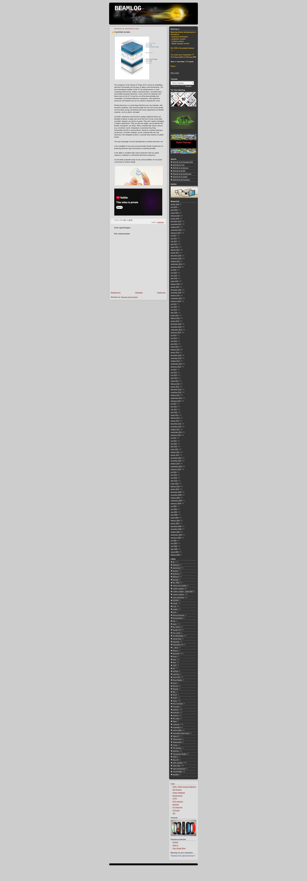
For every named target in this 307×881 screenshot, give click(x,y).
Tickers (175, 745)
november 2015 (176, 292)
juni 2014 (174, 338)
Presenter (176, 707)
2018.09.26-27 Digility (180, 177)
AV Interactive (177, 807)
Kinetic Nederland (179, 793)
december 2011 (176, 424)
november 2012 (176, 392)
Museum (176, 686)
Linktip (176, 73)
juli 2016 (173, 270)
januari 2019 (175, 204)
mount (175, 683)
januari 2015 (175, 321)
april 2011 (174, 446)
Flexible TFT (177, 630)
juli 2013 (173, 369)
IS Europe (176, 810)
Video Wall (176, 766)
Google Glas (177, 639)
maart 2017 (174, 247)
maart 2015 (174, 315)
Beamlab (176, 804)
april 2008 (174, 549)
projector (176, 715)
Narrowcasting (177, 796)
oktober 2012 (175, 395)
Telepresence (177, 739)
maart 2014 (174, 347)
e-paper (175, 609)
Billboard (176, 577)
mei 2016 (174, 275)
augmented (176, 568)
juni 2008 (174, 543)
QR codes (176, 718)
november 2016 (176, 258)
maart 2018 (174, 213)
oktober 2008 (175, 532)
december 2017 (176, 221)
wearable (176, 774)
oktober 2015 (175, 295)
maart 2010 (174, 483)
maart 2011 (174, 449)
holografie (176, 642)
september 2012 (176, 398)
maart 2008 (174, 552)
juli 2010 (173, 472)
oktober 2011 (175, 429)
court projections (178, 597)
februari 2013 (175, 384)
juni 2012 (174, 406)
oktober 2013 (175, 361)
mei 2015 (174, 310)
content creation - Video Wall (183, 591)
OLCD (175, 695)
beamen (175, 571)
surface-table (177, 730)
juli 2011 (173, 438)
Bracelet (175, 580)
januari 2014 (175, 352)
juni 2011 (174, 441)
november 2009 (176, 495)
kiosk (174, 659)
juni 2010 (174, 475)
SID (174, 813)
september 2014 (176, 330)
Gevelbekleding (178, 636)
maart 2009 (174, 518)
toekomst (176, 751)
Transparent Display (179, 754)
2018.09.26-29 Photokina (181, 180)
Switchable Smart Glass (181, 733)
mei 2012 (174, 409)
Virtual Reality (177, 771)
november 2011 (176, 426)
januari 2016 (175, 287)
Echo (174, 612)
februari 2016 (175, 284)
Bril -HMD (176, 582)
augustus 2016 (176, 267)
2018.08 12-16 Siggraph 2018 (183, 162)
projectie (175, 709)
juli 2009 (173, 506)
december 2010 (176, 458)
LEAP (175, 665)
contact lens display (179, 585)
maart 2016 (174, 281)
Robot (175, 721)
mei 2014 (174, 341)
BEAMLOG (128, 8)
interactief (176, 653)
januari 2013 (175, 387)
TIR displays (177, 748)
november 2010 (176, 461)
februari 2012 (175, 418)
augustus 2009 (176, 503)
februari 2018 (175, 216)
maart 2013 (174, 381)
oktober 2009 (175, 498)
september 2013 (176, 364)
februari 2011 (175, 452)
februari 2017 (175, 250)
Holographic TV (178, 644)
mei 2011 (174, 444)
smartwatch (177, 727)
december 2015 (176, 290)
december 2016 (176, 255)
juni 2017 (174, 238)
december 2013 (176, 355)
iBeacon (175, 650)
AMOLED (176, 565)
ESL (174, 621)
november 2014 (176, 327)
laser (174, 662)
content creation (178, 588)
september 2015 (176, 298)
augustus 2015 (176, 301)
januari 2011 (175, 455)
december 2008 (176, 526)
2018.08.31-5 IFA (178, 165)
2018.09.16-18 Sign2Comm (182, 174)
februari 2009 (175, 520)
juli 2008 (173, 540)
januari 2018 (175, 218)
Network (175, 689)
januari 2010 (175, 489)
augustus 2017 (176, 233)
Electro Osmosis (178, 615)
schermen (160, 222)
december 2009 (176, 492)
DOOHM (175, 600)
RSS (172, 73)
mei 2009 (174, 512)
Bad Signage (177, 790)
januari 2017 (175, 253)
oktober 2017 (175, 227)
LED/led (175, 671)
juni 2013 (174, 372)
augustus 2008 (176, 538)
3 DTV (175, 798)
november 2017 (176, 224)
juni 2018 (174, 207)
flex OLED (176, 627)
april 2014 (174, 344)
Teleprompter (177, 742)
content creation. (178, 594)
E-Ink (174, 606)
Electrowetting (177, 618)
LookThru (176, 674)
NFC (174, 692)
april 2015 (174, 312)
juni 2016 (174, 273)
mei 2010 (174, 478)
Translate (188, 86)
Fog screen (176, 633)
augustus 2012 (176, 401)
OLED (175, 698)
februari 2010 (175, 486)
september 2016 (176, 264)
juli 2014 (173, 335)
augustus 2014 (176, 332)
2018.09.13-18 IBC (179, 171)
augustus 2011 (176, 435)
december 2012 (176, 389)
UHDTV (175, 757)
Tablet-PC (176, 736)
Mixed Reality (177, 680)
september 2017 (176, 230)
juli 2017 (173, 235)
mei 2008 (174, 546)
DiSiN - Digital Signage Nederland (184, 787)
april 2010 (174, 481)
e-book (175, 603)
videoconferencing (179, 769)
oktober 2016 (175, 261)
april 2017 (174, 244)
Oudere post (161, 292)
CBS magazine (178, 801)
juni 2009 (174, 509)
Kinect (175, 656)
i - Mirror (175, 647)
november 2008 (176, 529)
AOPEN (175, 842)
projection (176, 712)
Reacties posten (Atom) (129, 297)
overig (175, 701)
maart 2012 (174, 415)
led (174, 668)
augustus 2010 (176, 469)
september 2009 (176, 500)
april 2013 (174, 378)
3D (173, 562)
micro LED (176, 677)
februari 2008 (175, 555)
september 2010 (176, 466)
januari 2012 (175, 421)
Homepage (139, 292)
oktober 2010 (175, 463)
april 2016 (174, 278)
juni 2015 (174, 307)
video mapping (178, 763)
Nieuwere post (116, 292)
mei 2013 (174, 375)
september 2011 (176, 432)
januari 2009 (175, 523)
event (174, 624)
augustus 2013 (176, 367)
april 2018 (174, 210)
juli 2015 (173, 304)
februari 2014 (175, 349)
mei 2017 (174, 241)
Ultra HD (175, 760)
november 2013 (176, 358)
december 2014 (176, 324)
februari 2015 (175, 318)
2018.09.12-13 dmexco (180, 168)
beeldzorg (176, 574)
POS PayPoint (178, 704)
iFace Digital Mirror (179, 848)
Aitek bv (175, 845)
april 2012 (174, 412)
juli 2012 (173, 404)
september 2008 (176, 535)
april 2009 (174, 515)
